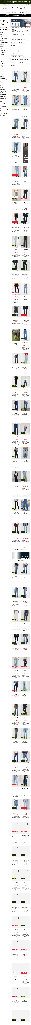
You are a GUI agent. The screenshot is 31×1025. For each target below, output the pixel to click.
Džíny (22, 27)
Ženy (3, 8)
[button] (16, 34)
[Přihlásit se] (17, 8)
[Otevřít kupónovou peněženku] (14, 8)
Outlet (5, 4)
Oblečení (17, 27)
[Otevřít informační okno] (29, 1)
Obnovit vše (24, 68)
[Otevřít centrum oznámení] (21, 8)
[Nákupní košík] (28, 8)
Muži (6, 8)
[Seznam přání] (24, 8)
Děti (10, 8)
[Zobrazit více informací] (14, 20)
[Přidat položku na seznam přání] (18, 73)
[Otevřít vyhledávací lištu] (28, 12)
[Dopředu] (25, 12)
